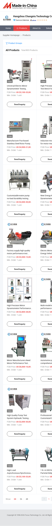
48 (27, 499)
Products (23, 28)
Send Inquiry (19, 104)
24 (15, 499)
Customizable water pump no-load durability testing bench (18, 198)
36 (21, 499)
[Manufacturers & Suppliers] (20, 5)
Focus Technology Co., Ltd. (35, 515)
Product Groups (15, 43)
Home (8, 28)
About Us (36, 28)
